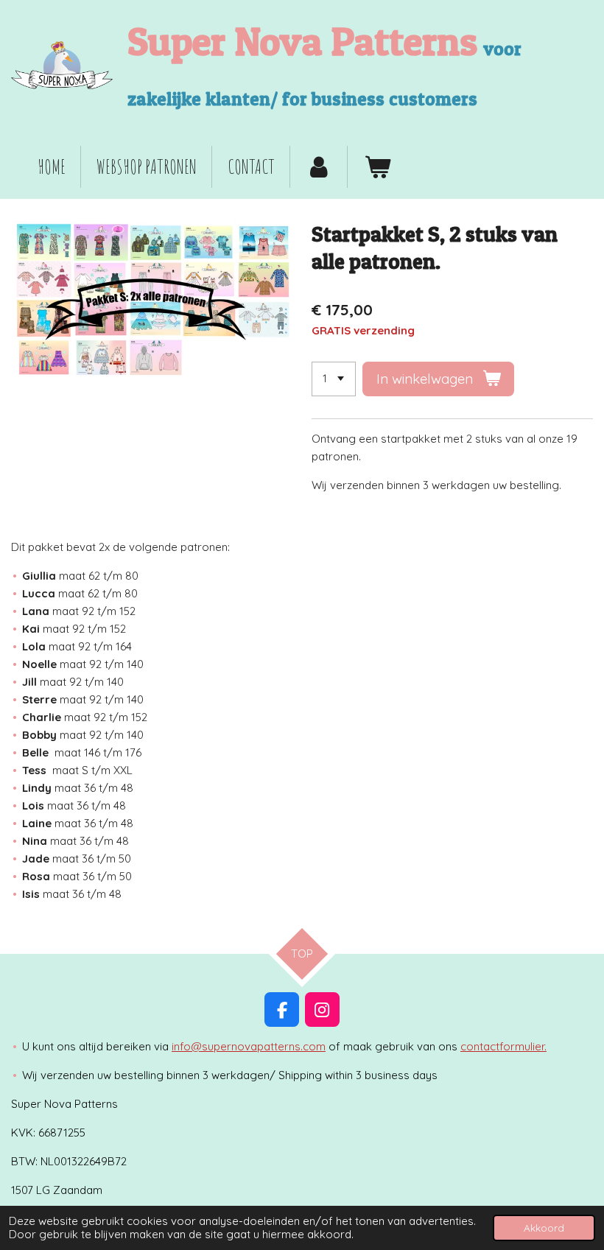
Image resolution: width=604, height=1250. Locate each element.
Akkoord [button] (544, 1227)
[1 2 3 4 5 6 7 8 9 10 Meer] (334, 379)
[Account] (319, 167)
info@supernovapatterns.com (249, 1046)
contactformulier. (503, 1046)
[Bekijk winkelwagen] (376, 167)
